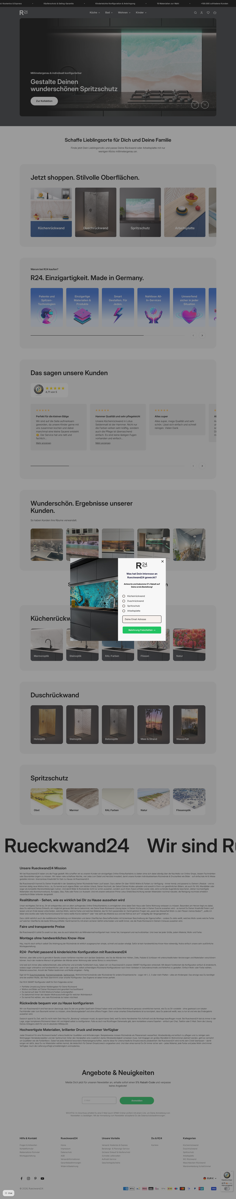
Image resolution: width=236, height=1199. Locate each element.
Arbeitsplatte (133, 611)
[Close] (162, 561)
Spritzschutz (133, 606)
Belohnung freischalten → (142, 630)
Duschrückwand (135, 601)
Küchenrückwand (136, 596)
